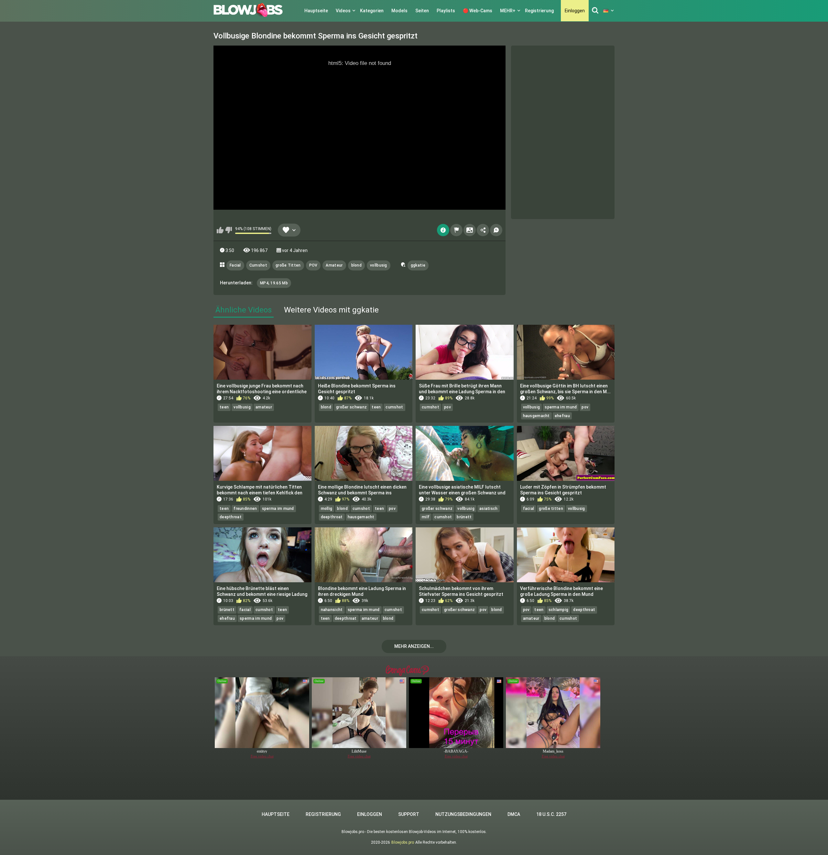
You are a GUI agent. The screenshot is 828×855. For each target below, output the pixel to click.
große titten (551, 508)
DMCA (513, 814)
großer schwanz (351, 407)
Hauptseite (316, 10)
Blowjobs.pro (402, 842)
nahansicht (332, 609)
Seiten (422, 10)
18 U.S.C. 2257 (551, 814)
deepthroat (231, 517)
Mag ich (220, 230)
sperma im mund (561, 407)
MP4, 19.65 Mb (274, 283)
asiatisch (488, 508)
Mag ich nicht (228, 230)
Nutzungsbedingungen (463, 814)
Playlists (446, 10)
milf (426, 517)
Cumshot (258, 265)
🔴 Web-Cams (477, 10)
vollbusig (378, 265)
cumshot (394, 407)
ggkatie (418, 265)
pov (447, 407)
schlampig (559, 609)
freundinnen (245, 508)
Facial (235, 265)
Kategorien (372, 10)
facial (528, 508)
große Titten (288, 265)
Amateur (334, 265)
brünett (464, 517)
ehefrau (562, 416)
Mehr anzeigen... (414, 646)
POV (313, 265)
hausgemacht (536, 416)
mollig (326, 508)
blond (356, 265)
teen (224, 407)
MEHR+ (508, 10)
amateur (264, 407)
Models (399, 10)
